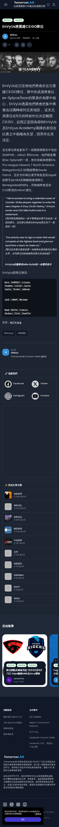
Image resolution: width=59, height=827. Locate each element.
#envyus (8, 333)
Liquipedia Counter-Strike (42, 737)
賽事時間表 (8, 728)
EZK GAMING (35, 716)
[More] (29, 44)
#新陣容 (22, 333)
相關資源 (7, 710)
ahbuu (13, 35)
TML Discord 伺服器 (12, 722)
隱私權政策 (8, 734)
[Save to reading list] (16, 44)
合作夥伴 (34, 710)
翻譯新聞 (7, 20)
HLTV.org (15, 322)
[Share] (23, 44)
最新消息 (11, 665)
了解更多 (37, 814)
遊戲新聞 (18, 20)
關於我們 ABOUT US (12, 716)
